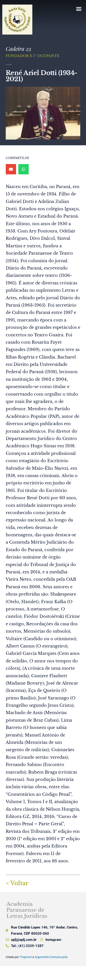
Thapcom (25, 957)
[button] (78, 9)
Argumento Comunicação (51, 957)
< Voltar (17, 883)
